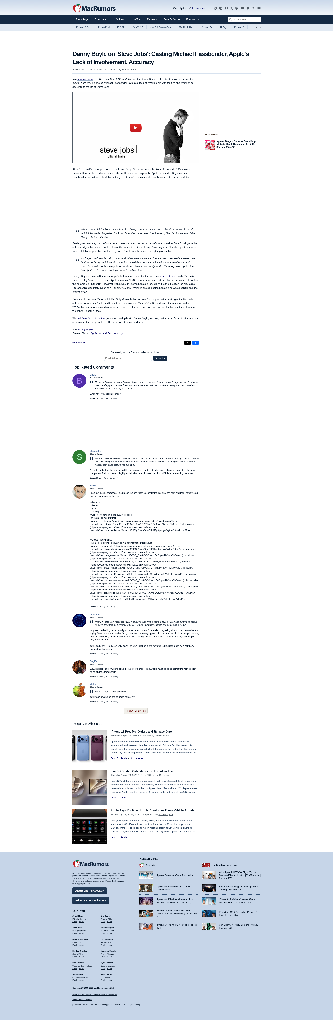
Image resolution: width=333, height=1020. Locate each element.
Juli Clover (77, 927)
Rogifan (94, 661)
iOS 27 (120, 27)
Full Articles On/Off (98, 1005)
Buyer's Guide (172, 19)
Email (74, 921)
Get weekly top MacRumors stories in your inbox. (135, 352)
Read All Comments (136, 710)
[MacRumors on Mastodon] (236, 8)
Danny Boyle (85, 329)
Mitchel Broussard (80, 939)
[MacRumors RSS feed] (253, 8)
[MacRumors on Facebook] (226, 8)
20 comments (136, 758)
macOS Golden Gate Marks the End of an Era (142, 771)
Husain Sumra (130, 69)
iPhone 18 (239, 27)
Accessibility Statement (82, 999)
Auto (125, 1005)
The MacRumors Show (225, 865)
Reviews (152, 19)
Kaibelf (93, 485)
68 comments (79, 342)
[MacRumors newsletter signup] (259, 8)
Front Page (82, 19)
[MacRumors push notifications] (248, 8)
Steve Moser (78, 974)
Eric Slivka (105, 916)
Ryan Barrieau (107, 963)
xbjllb (93, 684)
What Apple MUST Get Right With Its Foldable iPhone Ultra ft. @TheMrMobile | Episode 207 (240, 875)
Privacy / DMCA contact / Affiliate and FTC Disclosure (94, 994)
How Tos (135, 19)
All (258, 27)
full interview (91, 318)
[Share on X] (187, 343)
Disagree (113, 398)
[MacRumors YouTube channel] (242, 8)
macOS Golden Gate (160, 27)
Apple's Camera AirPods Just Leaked (175, 875)
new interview (85, 79)
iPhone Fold (104, 27)
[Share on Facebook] (195, 343)
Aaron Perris (106, 974)
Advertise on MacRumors (90, 900)
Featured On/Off (80, 1005)
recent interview (168, 276)
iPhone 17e (206, 27)
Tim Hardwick (107, 939)
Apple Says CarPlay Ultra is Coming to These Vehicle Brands (152, 810)
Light (131, 1005)
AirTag (223, 27)
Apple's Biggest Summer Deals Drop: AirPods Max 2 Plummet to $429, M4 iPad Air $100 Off (236, 144)
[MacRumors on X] (231, 8)
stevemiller (96, 451)
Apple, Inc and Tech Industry (107, 333)
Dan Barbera (78, 963)
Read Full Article (119, 758)
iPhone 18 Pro (83, 27)
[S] (79, 463)
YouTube (150, 865)
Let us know (198, 8)
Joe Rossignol (162, 735)
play (135, 127)
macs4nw (95, 614)
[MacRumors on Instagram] (221, 8)
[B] (79, 387)
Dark (137, 1005)
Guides (120, 19)
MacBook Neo (186, 27)
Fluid (110, 1005)
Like (106, 398)
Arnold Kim (77, 916)
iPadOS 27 (137, 27)
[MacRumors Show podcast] (215, 8)
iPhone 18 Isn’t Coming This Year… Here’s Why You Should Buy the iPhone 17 (177, 913)
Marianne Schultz (108, 951)
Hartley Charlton (79, 951)
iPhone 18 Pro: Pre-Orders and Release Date (141, 731)
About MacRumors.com (89, 890)
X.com (81, 921)
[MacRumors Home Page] (94, 8)
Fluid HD (117, 1005)
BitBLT (93, 374)
